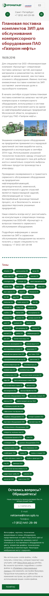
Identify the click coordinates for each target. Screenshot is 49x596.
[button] (7, 14)
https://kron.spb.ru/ (25, 563)
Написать (26, 506)
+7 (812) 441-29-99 (24, 15)
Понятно (10, 587)
